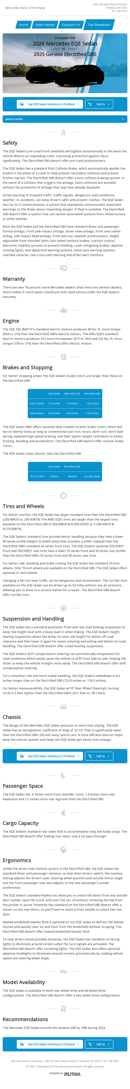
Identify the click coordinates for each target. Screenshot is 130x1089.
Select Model (45, 25)
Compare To (71, 25)
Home (24, 25)
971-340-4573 (119, 11)
